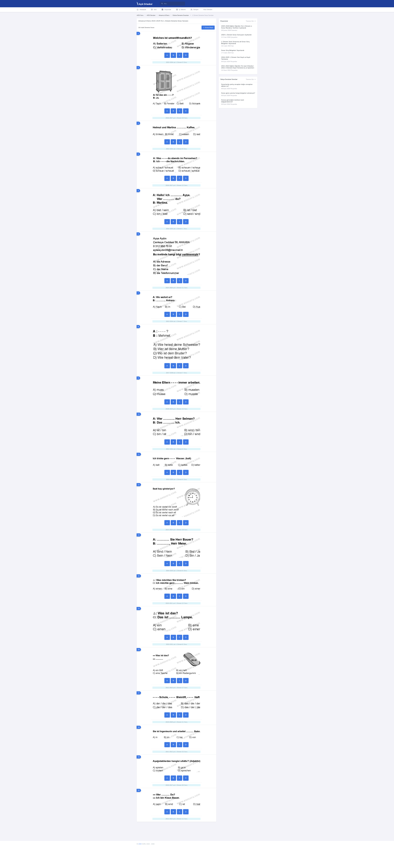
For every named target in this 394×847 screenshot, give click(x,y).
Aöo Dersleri (207, 10)
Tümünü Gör (250, 21)
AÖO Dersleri (151, 15)
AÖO (140, 844)
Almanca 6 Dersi (164, 15)
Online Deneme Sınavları (181, 15)
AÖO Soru (140, 15)
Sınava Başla (209, 28)
